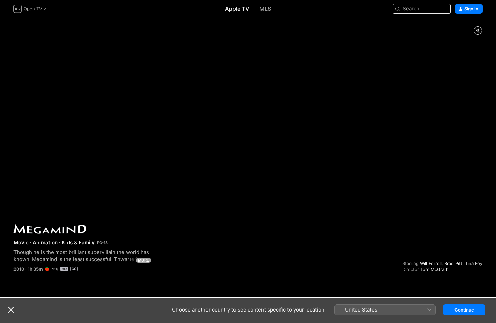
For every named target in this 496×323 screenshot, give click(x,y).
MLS (265, 8)
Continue (464, 310)
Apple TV (237, 8)
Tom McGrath (434, 269)
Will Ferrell (431, 263)
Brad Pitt (453, 263)
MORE (143, 260)
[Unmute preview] (478, 31)
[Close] (11, 310)
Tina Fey (474, 263)
